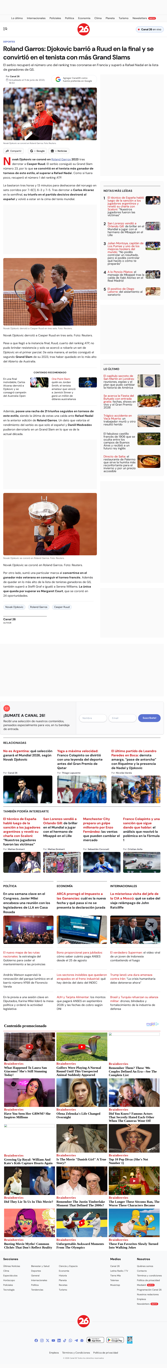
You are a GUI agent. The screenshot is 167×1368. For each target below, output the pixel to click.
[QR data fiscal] (129, 1342)
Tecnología (9, 1289)
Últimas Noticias (11, 1266)
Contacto (142, 1270)
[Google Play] (115, 1340)
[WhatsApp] (70, 1340)
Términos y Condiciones (76, 1352)
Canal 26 (15, 76)
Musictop (115, 1285)
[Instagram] (42, 1340)
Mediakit (145, 1285)
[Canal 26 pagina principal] (83, 34)
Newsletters (147, 1303)
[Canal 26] (83, 1321)
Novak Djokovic (14, 607)
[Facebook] (36, 1340)
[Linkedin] (59, 1340)
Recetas (63, 1285)
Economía (65, 886)
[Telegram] (76, 1340)
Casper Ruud (62, 607)
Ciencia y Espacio (68, 1266)
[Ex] (47, 1340)
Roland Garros (61, 159)
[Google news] (82, 1340)
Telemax (114, 1280)
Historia (63, 1275)
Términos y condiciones (149, 1275)
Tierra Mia (115, 1275)
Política (10, 886)
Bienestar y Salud (40, 1266)
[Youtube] (53, 1340)
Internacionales (123, 886)
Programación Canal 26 (149, 1289)
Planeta (63, 1280)
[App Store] (95, 1340)
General (35, 1275)
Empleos (141, 1299)
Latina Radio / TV (119, 1270)
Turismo (63, 1289)
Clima (6, 1270)
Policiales (8, 1285)
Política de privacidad (148, 1280)
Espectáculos (10, 1275)
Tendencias (37, 1289)
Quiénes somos (145, 1266)
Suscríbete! (149, 718)
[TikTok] (64, 1340)
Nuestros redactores (148, 1294)
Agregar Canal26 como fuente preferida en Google (77, 79)
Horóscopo (9, 1280)
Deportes (9, 41)
